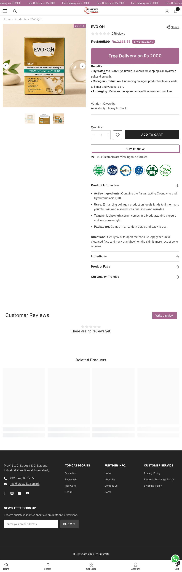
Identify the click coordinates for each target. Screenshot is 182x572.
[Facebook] (4, 493)
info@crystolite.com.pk (24, 483)
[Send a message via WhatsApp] (175, 559)
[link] (24, 429)
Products (20, 19)
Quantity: (97, 127)
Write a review (164, 315)
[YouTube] (27, 493)
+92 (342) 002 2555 (23, 478)
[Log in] (167, 11)
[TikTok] (19, 493)
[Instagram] (12, 493)
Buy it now (135, 149)
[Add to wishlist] (117, 134)
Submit (69, 524)
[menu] (5, 11)
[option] (44, 65)
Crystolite (109, 103)
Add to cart (152, 134)
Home (6, 19)
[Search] (15, 11)
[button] (6, 66)
